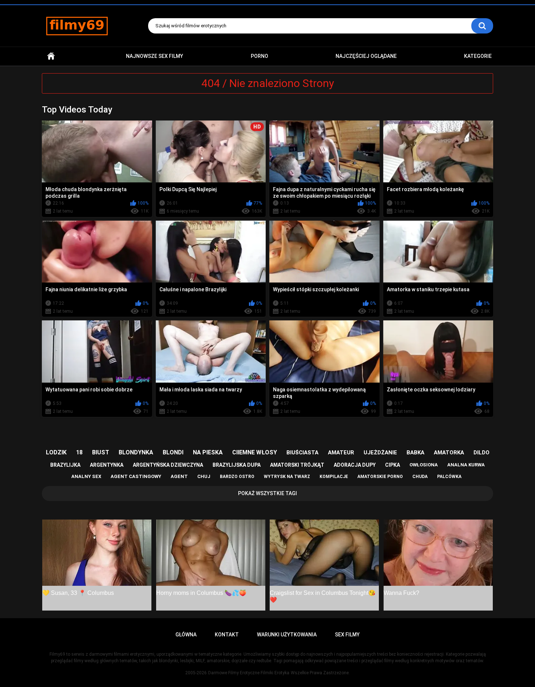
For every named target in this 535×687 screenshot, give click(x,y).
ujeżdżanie (380, 452)
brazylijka (65, 465)
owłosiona (423, 464)
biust (100, 452)
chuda (420, 476)
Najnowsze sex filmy (154, 56)
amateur (341, 452)
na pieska (208, 452)
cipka (392, 465)
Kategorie (478, 56)
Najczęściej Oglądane (366, 56)
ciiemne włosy (254, 452)
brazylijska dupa (237, 465)
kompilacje (334, 476)
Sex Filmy (347, 634)
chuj (203, 476)
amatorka (449, 452)
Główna (51, 56)
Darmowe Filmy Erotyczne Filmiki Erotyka (248, 672)
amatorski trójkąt (297, 465)
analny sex (86, 476)
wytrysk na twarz (287, 476)
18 (79, 452)
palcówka (449, 476)
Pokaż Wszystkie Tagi (267, 493)
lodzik (56, 452)
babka (415, 452)
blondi (173, 452)
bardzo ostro (237, 476)
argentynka (106, 465)
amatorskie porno (380, 476)
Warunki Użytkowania (287, 634)
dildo (481, 452)
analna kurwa (466, 464)
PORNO (259, 56)
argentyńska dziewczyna (168, 465)
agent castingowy (136, 476)
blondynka (136, 452)
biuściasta (302, 452)
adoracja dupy (355, 465)
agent (179, 476)
